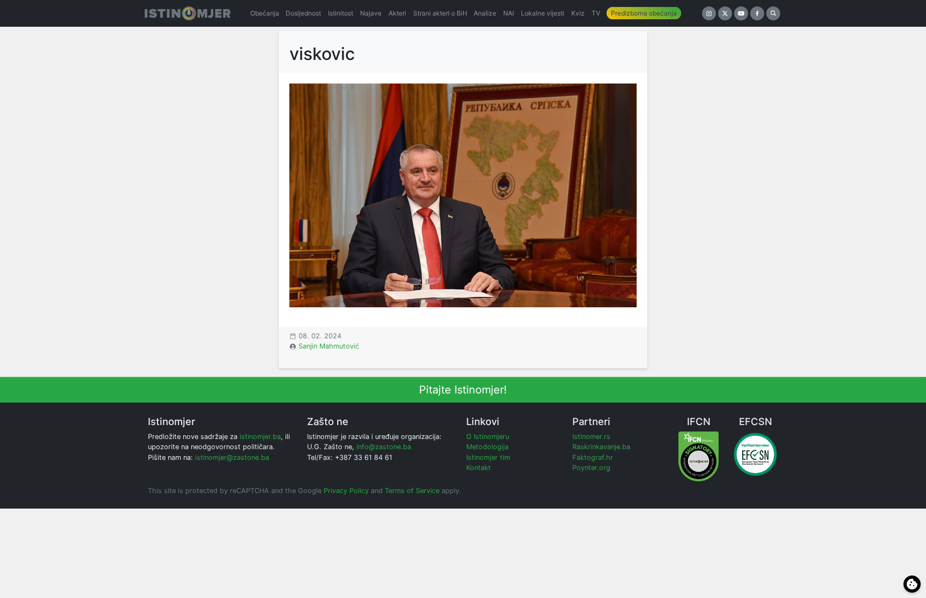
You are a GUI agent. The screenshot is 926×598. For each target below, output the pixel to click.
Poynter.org (591, 468)
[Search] (773, 13)
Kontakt (478, 468)
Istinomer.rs (591, 437)
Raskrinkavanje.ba (601, 447)
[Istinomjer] (187, 13)
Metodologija (487, 447)
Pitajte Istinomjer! (463, 389)
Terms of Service (412, 491)
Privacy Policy (346, 491)
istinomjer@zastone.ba (232, 457)
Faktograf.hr (592, 457)
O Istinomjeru (487, 437)
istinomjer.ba (260, 437)
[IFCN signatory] (698, 456)
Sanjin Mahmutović (328, 346)
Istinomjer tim (488, 457)
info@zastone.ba (383, 447)
